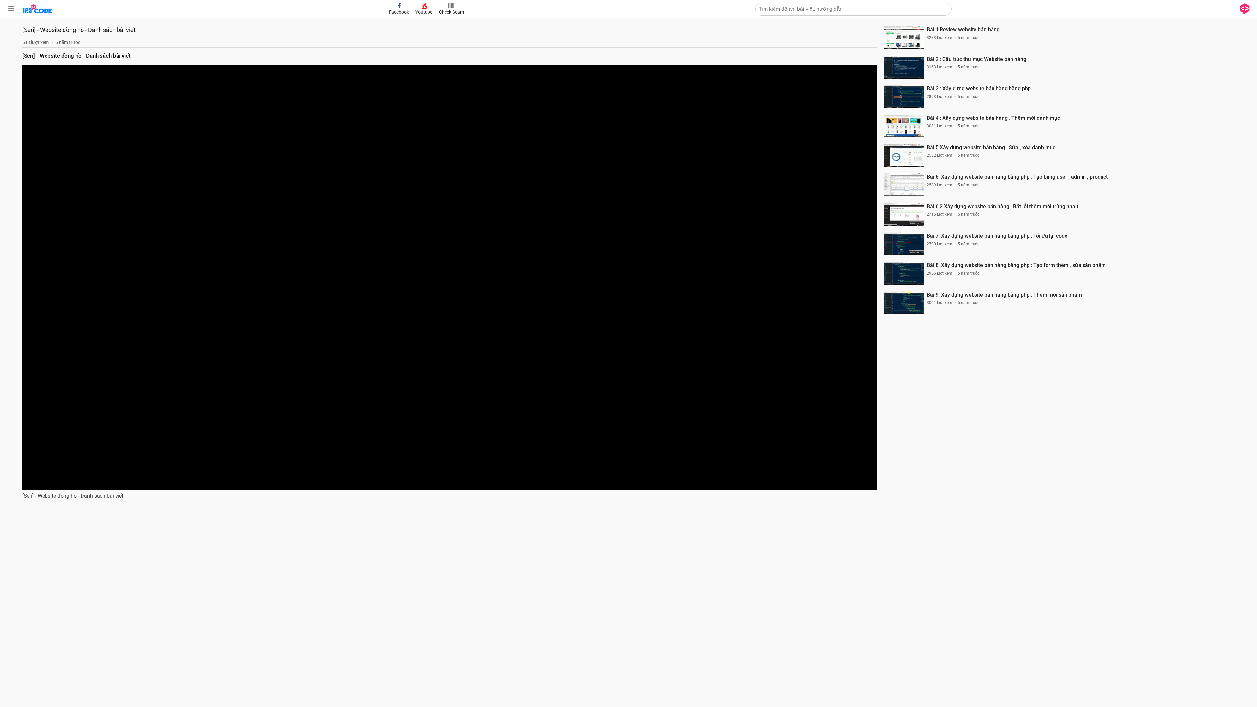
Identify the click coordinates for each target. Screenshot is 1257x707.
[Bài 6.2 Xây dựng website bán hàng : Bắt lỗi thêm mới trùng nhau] (904, 214)
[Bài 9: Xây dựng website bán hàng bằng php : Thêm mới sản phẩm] (904, 302)
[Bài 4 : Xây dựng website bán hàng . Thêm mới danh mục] (904, 126)
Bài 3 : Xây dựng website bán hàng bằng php (979, 88)
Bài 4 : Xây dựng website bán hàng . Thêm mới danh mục (993, 118)
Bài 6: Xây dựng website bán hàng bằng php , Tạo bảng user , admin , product (1017, 177)
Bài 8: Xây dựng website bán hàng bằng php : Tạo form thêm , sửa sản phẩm (1016, 265)
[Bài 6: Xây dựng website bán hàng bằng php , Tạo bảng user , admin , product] (904, 184)
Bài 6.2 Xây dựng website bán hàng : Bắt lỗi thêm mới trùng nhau (1002, 206)
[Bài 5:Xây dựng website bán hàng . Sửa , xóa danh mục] (904, 155)
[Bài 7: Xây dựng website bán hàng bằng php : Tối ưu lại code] (904, 243)
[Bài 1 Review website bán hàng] (904, 37)
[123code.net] (37, 12)
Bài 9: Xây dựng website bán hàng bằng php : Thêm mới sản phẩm (1004, 295)
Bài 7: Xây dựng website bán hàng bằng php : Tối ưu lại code (997, 236)
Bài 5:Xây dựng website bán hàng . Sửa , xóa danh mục (991, 147)
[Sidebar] (11, 9)
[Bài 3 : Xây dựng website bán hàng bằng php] (904, 96)
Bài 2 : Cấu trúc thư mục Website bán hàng (976, 59)
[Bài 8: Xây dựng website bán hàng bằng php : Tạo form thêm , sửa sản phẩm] (904, 273)
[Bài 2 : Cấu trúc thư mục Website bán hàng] (904, 67)
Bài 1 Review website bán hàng (963, 30)
